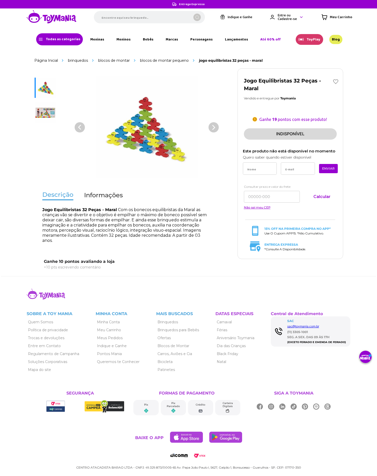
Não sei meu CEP (257, 207)
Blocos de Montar (114, 60)
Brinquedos (78, 60)
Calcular (322, 196)
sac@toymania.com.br (303, 326)
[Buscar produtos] (197, 17)
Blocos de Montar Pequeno (164, 60)
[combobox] (149, 17)
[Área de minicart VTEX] (337, 17)
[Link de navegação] (51, 17)
